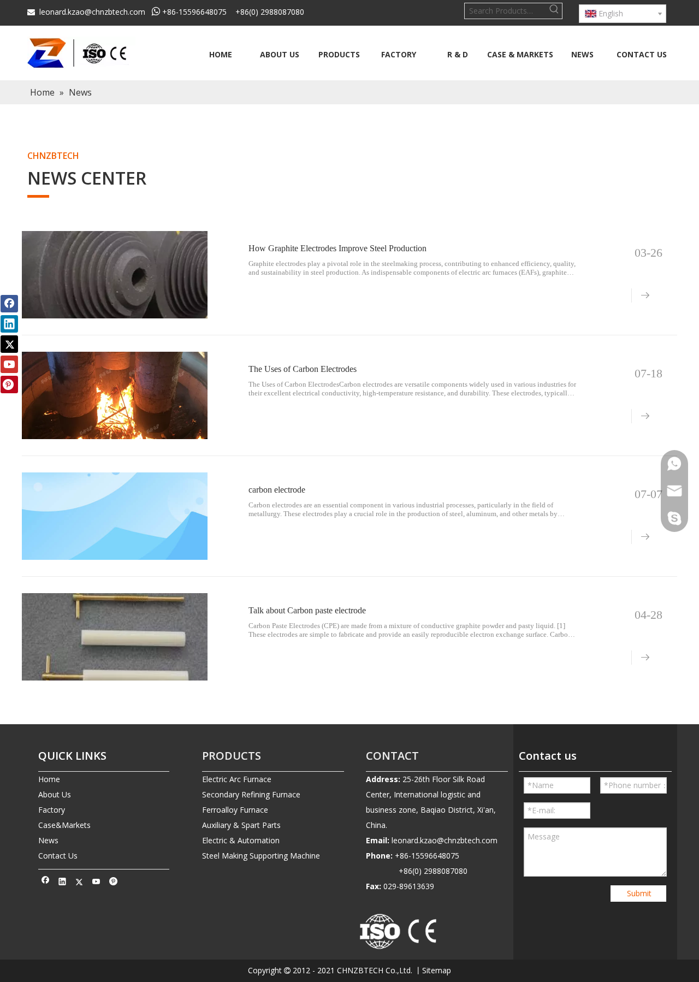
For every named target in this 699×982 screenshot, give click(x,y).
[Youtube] (96, 882)
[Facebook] (45, 882)
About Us (54, 794)
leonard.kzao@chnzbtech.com (92, 12)
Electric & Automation (241, 840)
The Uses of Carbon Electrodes (302, 369)
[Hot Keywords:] (554, 11)
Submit (639, 893)
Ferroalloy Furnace (235, 809)
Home (49, 779)
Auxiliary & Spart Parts (241, 825)
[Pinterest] (113, 882)
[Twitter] (79, 882)
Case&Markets (64, 825)
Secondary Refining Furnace (251, 794)
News (48, 840)
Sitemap (436, 970)
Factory (51, 809)
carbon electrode (276, 489)
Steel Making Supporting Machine (261, 855)
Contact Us (58, 855)
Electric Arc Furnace (236, 779)
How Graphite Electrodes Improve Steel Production (337, 248)
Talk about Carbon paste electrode (307, 610)
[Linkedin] (62, 882)
